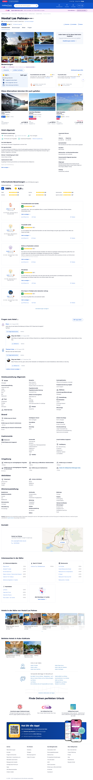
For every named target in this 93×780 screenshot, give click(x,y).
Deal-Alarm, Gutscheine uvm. (14, 757)
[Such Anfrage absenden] (36, 5)
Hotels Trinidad (34, 665)
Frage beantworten (13, 331)
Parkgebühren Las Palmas (61, 682)
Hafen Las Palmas (59, 680)
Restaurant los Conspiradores (66, 571)
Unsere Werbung (72, 752)
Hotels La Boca (34, 667)
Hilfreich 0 (16, 343)
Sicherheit (49, 769)
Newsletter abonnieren (12, 759)
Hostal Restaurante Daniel (65, 569)
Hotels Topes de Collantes (61, 667)
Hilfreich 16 (16, 365)
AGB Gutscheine (51, 764)
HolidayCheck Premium (12, 764)
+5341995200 (16, 543)
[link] (59, 5)
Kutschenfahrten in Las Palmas (62, 678)
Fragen (30, 27)
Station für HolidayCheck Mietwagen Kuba (69, 467)
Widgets (29, 752)
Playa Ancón (6, 566)
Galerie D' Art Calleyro (8, 576)
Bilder (23, 27)
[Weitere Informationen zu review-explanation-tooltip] (21, 24)
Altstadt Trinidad (7, 569)
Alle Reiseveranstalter (12, 769)
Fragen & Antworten (11, 754)
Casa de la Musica (7, 595)
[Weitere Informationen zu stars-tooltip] (33, 18)
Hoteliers (29, 749)
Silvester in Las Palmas (60, 684)
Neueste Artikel (71, 762)
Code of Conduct (31, 757)
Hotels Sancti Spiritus (35, 669)
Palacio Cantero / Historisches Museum (12, 574)
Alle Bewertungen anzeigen (41, 308)
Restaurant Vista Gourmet (65, 576)
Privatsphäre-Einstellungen (53, 757)
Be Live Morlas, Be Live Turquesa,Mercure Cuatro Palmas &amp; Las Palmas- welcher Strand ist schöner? (42, 684)
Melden (22, 331)
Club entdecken (71, 10)
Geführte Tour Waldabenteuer (38, 566)
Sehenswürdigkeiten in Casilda (10, 580)
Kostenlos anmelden (81, 10)
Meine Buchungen (11, 749)
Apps (8, 767)
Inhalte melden (10, 772)
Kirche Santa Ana (7, 571)
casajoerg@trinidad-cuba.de (19, 541)
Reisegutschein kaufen (12, 762)
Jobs (69, 757)
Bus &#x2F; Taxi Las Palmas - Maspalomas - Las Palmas (42, 676)
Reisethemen (71, 759)
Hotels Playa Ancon (59, 665)
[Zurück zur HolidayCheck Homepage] (7, 6)
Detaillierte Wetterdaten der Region (46, 693)
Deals (4, 1)
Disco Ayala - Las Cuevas (9, 597)
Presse (69, 754)
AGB (48, 762)
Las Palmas (33, 680)
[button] (17, 44)
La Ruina (5, 589)
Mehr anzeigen (4, 167)
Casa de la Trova (7, 592)
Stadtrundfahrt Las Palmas (61, 676)
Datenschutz (50, 754)
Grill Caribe (61, 566)
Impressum (50, 772)
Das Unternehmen (72, 749)
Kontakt (71, 1)
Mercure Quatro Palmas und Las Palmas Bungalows (42, 678)
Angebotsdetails (10, 517)
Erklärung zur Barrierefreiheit (54, 767)
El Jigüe (60, 574)
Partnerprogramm (31, 754)
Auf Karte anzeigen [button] (29, 21)
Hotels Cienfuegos (59, 669)
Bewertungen (16, 27)
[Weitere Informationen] (48, 122)
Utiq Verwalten (50, 759)
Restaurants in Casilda (64, 580)
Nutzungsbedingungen (52, 752)
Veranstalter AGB (51, 749)
